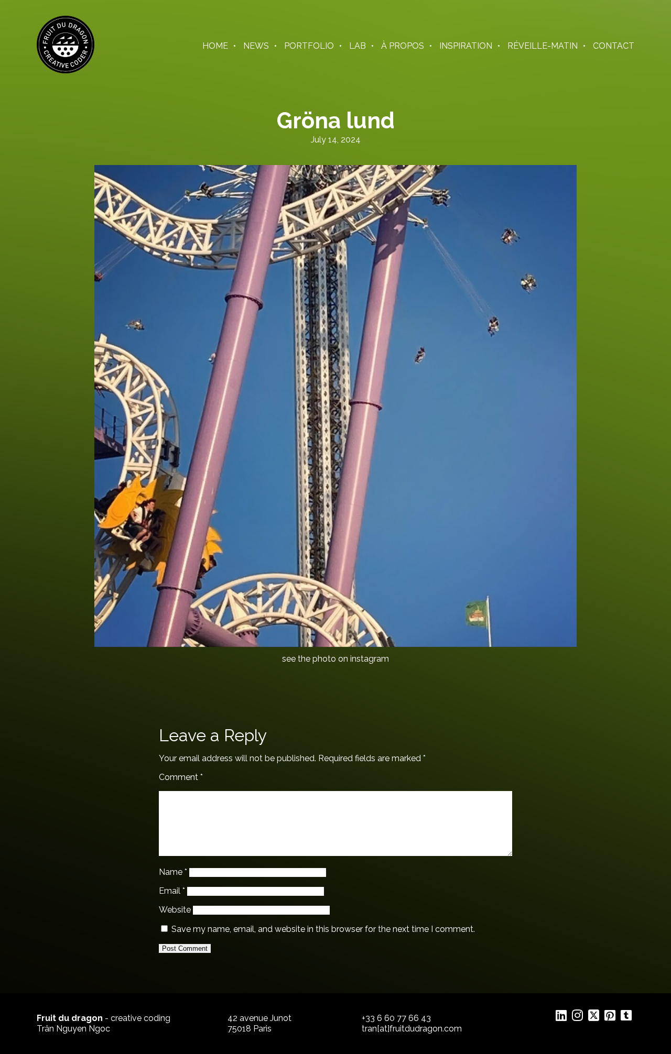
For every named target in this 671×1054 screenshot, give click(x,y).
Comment (181, 777)
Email (172, 891)
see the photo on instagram (335, 659)
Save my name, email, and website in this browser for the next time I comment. (323, 929)
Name (173, 872)
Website (175, 910)
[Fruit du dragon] (65, 70)
